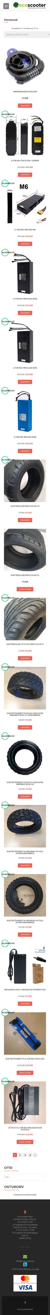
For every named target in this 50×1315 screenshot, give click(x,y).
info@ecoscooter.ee (25, 1261)
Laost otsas (25, 589)
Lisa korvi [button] (25, 106)
